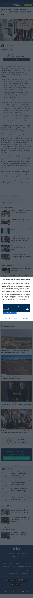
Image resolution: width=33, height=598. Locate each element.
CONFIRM (10, 312)
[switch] (27, 309)
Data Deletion (8, 318)
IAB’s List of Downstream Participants (18, 301)
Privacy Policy (25, 318)
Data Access (16, 318)
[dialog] (16, 299)
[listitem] (16, 306)
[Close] (30, 279)
